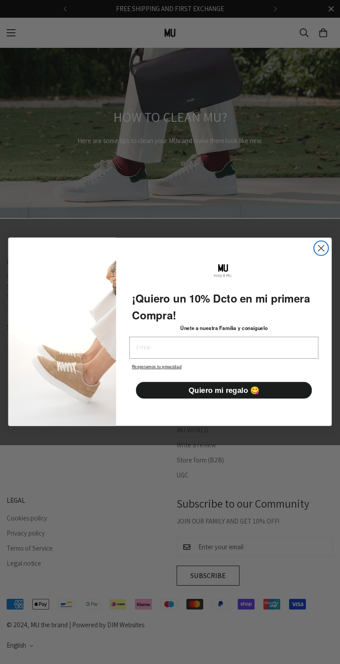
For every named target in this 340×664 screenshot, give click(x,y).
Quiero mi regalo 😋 (224, 390)
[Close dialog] (321, 248)
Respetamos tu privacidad (157, 367)
